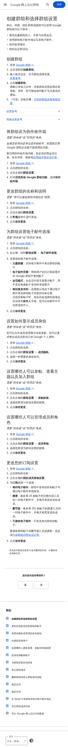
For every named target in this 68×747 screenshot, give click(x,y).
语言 (11, 736)
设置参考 (15, 78)
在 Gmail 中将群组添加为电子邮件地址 (31, 698)
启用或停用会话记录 (45, 157)
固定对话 (16, 691)
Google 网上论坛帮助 (24, 5)
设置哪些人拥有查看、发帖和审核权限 (31, 647)
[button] (5, 5)
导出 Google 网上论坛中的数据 (28, 713)
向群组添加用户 (20, 640)
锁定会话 (16, 684)
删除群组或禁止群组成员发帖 (27, 677)
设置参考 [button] (11, 111)
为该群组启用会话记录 (26, 535)
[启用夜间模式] (31, 741)
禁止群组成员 (18, 669)
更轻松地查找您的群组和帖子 (27, 626)
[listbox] (16, 741)
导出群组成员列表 (21, 706)
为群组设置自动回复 (22, 662)
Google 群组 (23, 65)
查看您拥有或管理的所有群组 (27, 633)
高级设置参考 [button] (14, 119)
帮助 (8, 610)
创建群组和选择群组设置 (24, 618)
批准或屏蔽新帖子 (21, 655)
